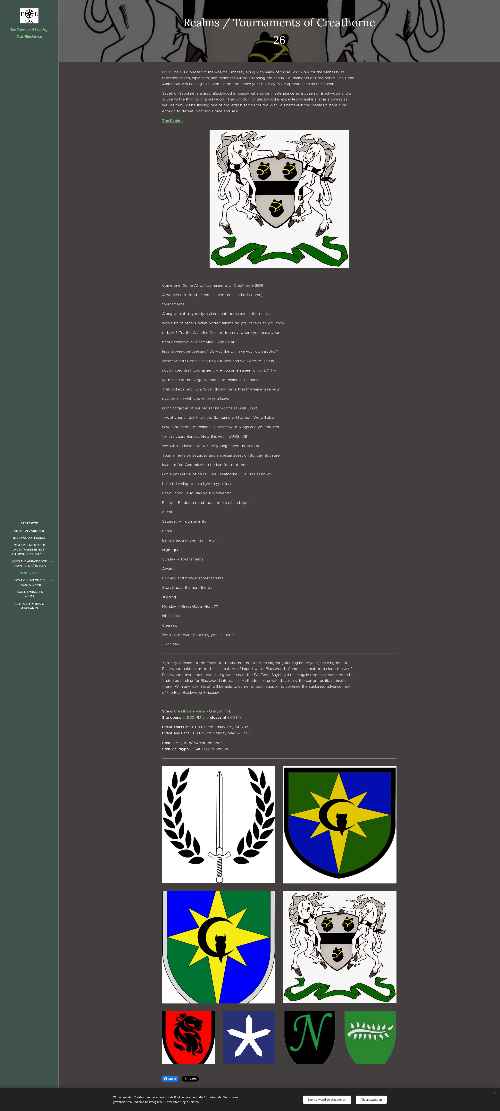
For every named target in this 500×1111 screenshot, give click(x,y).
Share (172, 1078)
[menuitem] (29, 523)
